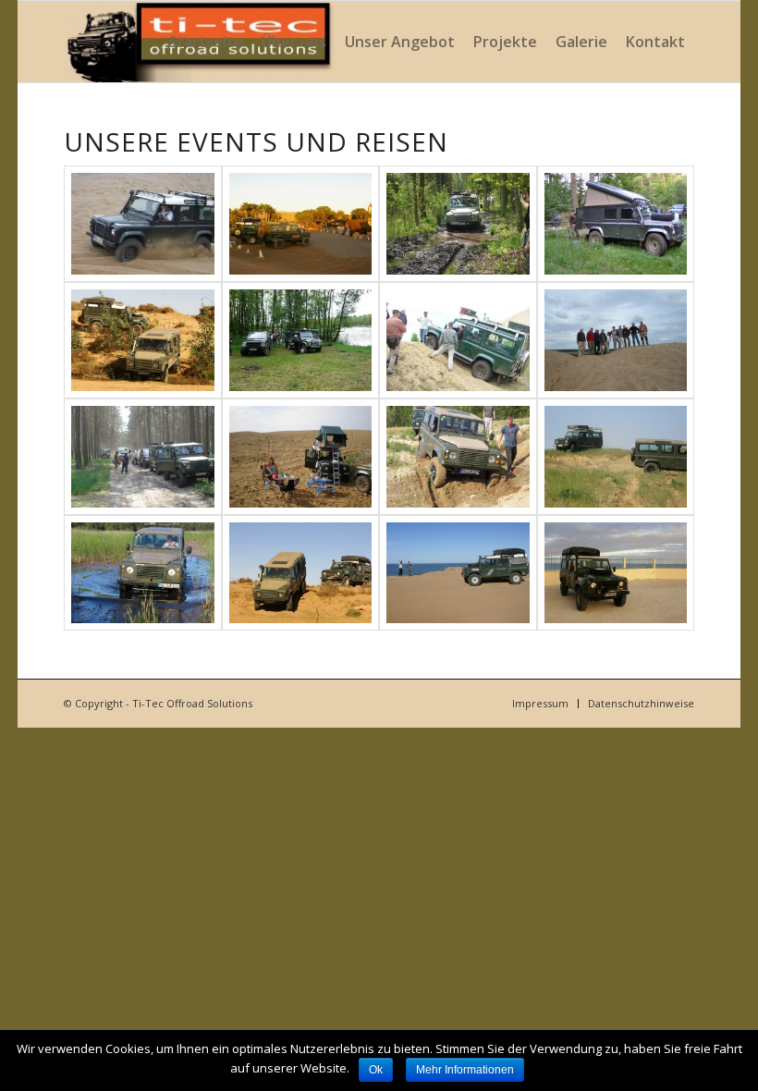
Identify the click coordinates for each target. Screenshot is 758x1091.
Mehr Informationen (465, 1069)
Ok (376, 1069)
